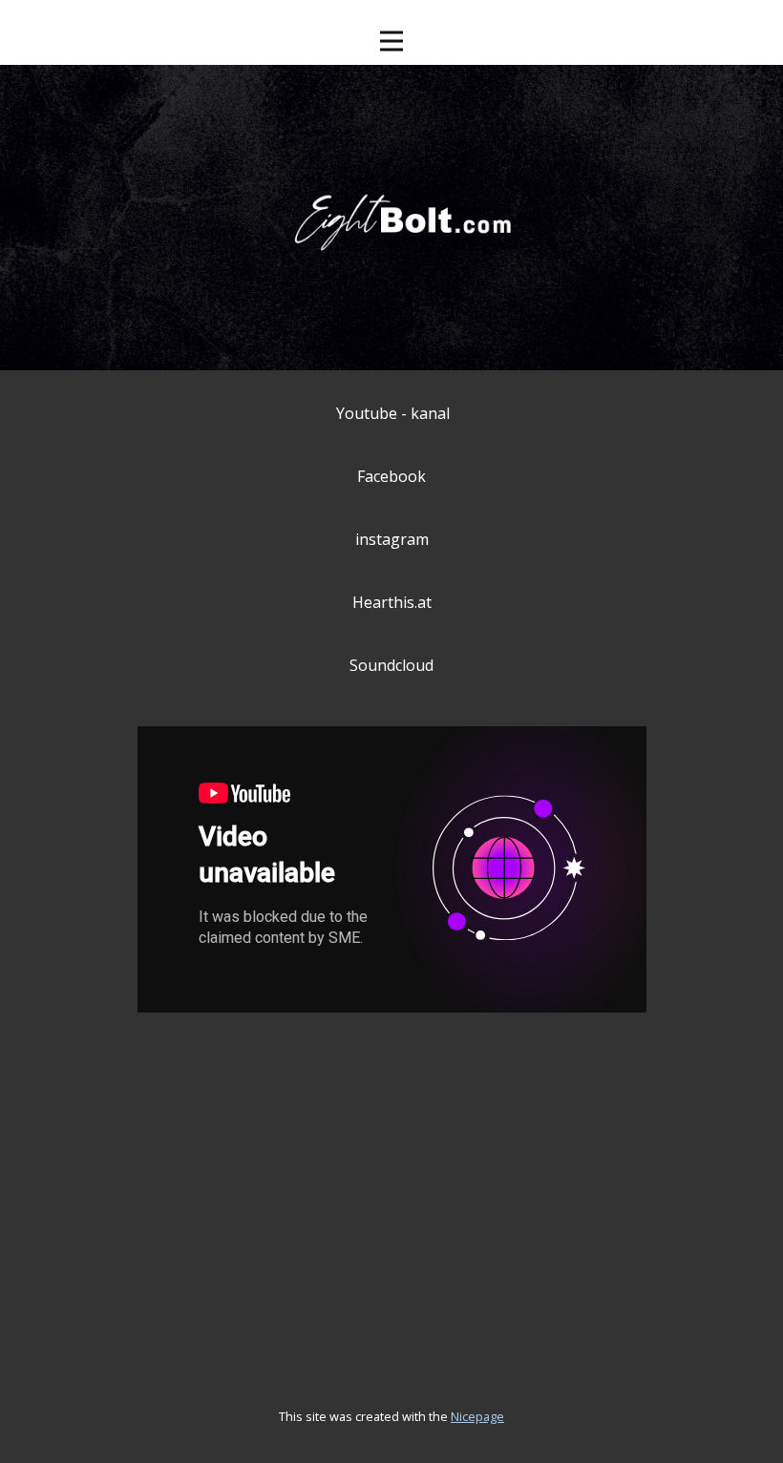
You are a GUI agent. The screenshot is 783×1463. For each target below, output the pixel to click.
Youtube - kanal (393, 413)
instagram (392, 539)
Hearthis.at (392, 602)
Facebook (391, 476)
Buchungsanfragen (374, 1151)
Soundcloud (391, 665)
